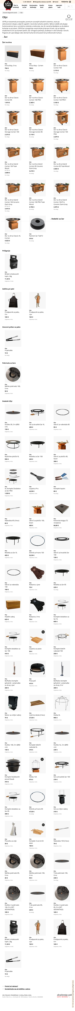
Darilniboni (42, 6)
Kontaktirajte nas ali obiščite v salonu (17, 989)
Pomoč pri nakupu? (11, 986)
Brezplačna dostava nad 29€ (43, 2)
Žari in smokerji (16, 6)
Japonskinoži (59, 6)
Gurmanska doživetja (33, 6)
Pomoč (56, 2)
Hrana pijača (50, 6)
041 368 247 (28, 2)
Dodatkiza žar (24, 6)
